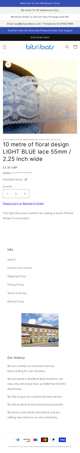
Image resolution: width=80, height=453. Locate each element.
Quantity (7, 186)
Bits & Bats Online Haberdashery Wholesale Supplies (35, 446)
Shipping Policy (16, 276)
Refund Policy (15, 301)
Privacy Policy (15, 284)
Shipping (7, 172)
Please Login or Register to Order (23, 203)
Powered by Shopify (64, 446)
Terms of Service (17, 293)
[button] (5, 47)
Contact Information (19, 267)
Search (11, 259)
